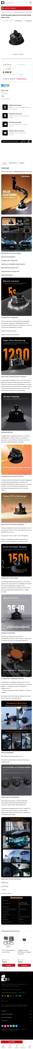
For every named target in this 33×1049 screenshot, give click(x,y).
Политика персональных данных (9, 992)
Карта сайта (22, 992)
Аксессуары (9, 12)
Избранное (19, 20)
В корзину (9, 965)
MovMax (21, 54)
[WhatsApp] (8, 85)
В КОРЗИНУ (11, 1042)
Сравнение (29, 20)
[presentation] (26, 931)
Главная (3, 12)
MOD (7, 1000)
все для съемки (5, 98)
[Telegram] (5, 85)
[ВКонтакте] (2, 85)
